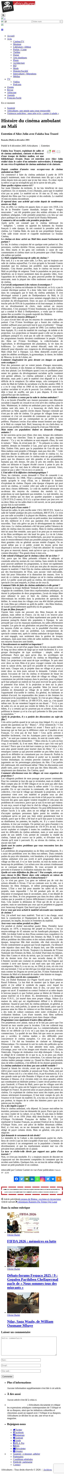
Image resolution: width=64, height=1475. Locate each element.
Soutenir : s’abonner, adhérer (26, 1454)
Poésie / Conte (20, 49)
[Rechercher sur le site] (3, 15)
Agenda (11, 95)
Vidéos (16, 82)
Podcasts (17, 84)
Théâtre (16, 52)
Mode (16, 68)
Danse (16, 55)
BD (15, 65)
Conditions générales (23, 1459)
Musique (17, 44)
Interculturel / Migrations (24, 73)
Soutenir (11, 108)
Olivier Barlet (13, 1235)
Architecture (19, 63)
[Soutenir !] (32, 1191)
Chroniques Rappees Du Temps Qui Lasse (37, 1202)
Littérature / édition (22, 47)
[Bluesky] (53, 1179)
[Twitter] (21, 1179)
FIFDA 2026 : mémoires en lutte (31, 1241)
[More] (59, 1179)
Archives (47, 1469)
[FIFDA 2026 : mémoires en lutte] (23, 1232)
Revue (10, 90)
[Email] (26, 1179)
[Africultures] (18, 12)
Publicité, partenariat (22, 1462)
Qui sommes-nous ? (17, 1405)
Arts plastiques (20, 57)
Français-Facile (14, 98)
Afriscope (11, 92)
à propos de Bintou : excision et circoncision (40, 1199)
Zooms (10, 87)
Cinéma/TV (18, 41)
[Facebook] (16, 1179)
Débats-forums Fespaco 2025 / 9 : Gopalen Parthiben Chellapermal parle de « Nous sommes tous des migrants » (32, 1281)
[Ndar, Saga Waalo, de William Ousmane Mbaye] (23, 1312)
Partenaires (18, 1456)
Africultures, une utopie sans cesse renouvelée (28, 110)
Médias (16, 76)
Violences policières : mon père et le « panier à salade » (33, 113)
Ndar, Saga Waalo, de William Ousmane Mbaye (30, 1323)
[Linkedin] (32, 1179)
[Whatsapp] (37, 1179)
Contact (16, 1464)
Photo (16, 60)
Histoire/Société (20, 71)
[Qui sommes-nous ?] (2, 24)
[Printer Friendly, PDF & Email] (54, 153)
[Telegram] (47, 1179)
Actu (9, 39)
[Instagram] (42, 1179)
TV (8, 79)
